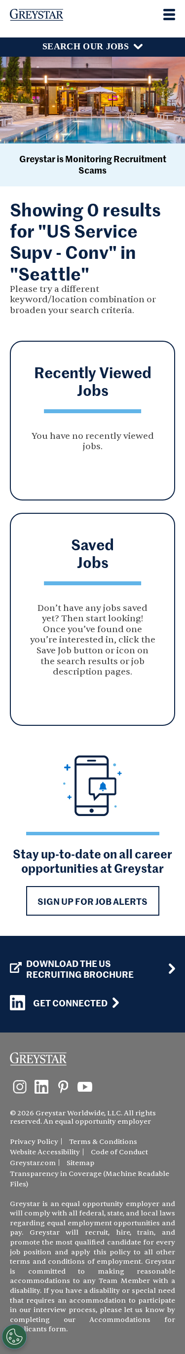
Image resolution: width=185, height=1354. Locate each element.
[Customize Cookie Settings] (14, 1336)
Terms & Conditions (103, 1142)
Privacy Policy (34, 1142)
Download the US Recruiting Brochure (80, 968)
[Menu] (169, 14)
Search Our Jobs (85, 46)
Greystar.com (33, 1163)
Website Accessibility (45, 1152)
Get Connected (70, 1003)
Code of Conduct (119, 1152)
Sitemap (80, 1163)
